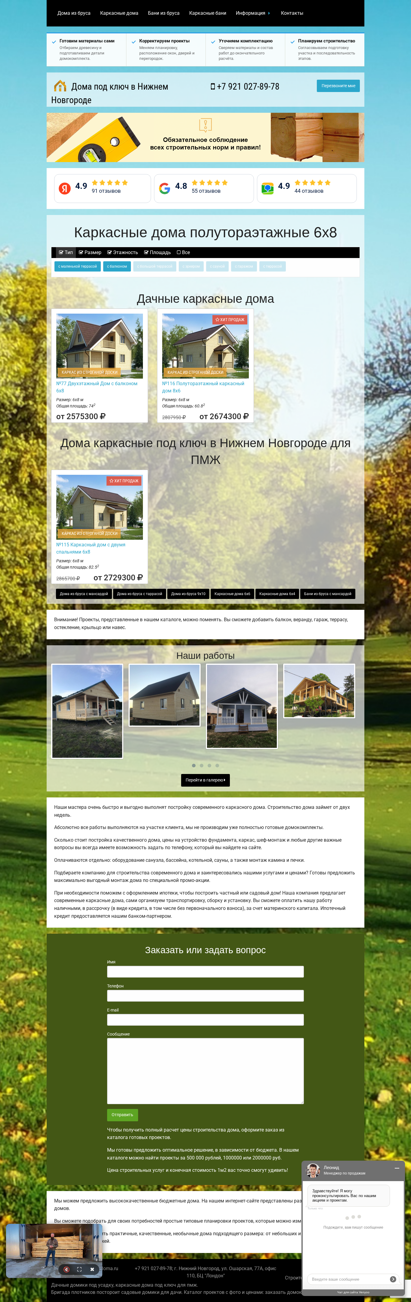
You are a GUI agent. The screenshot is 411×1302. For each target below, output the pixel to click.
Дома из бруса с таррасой (139, 594)
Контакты (292, 13)
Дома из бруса (74, 13)
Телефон (115, 986)
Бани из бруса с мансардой (327, 594)
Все (185, 252)
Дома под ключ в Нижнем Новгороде (109, 93)
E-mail (113, 1010)
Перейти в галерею (205, 780)
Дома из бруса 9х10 (188, 594)
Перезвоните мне (338, 85)
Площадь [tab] (160, 252)
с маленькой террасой (77, 266)
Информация (250, 13)
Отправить (122, 1114)
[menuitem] (74, 13)
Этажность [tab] (125, 252)
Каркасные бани (207, 13)
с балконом (117, 266)
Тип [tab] (68, 252)
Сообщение (118, 1034)
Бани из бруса (164, 13)
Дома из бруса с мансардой (84, 594)
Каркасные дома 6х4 (277, 594)
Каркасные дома (119, 13)
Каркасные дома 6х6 (232, 594)
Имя (111, 962)
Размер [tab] (92, 252)
